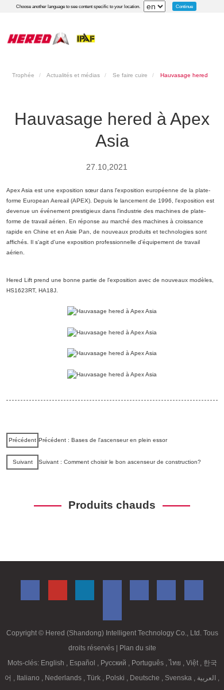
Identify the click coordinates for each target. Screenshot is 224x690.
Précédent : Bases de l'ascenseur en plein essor (102, 440)
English (53, 663)
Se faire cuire (130, 75)
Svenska (179, 678)
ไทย (176, 663)
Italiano (29, 678)
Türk (94, 678)
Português (148, 663)
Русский (114, 663)
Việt (193, 663)
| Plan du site (136, 648)
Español (83, 663)
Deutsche (145, 678)
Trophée (23, 75)
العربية (207, 678)
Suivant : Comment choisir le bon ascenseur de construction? (119, 462)
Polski (116, 678)
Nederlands (64, 678)
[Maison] (51, 38)
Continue (184, 6)
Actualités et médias (73, 75)
